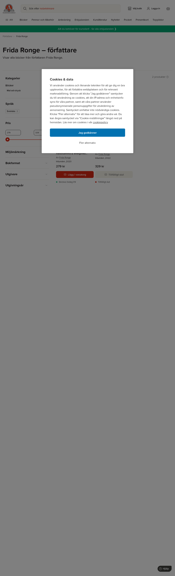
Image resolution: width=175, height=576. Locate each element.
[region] (87, 111)
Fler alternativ (87, 143)
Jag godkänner (87, 133)
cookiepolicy (100, 122)
